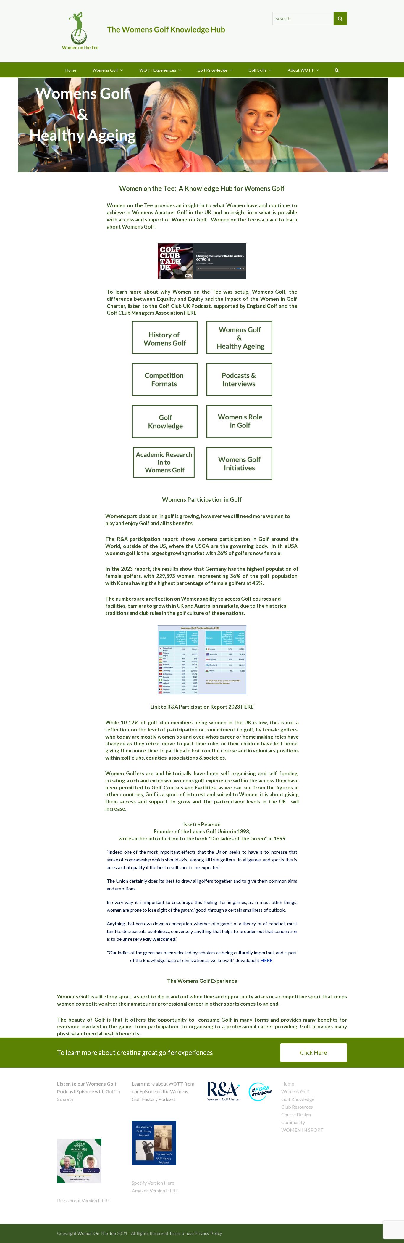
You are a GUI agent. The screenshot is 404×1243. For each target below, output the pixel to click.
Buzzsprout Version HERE (83, 1200)
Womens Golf (295, 1091)
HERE (190, 313)
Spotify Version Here (153, 1183)
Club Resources (297, 1106)
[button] (337, 69)
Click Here (313, 1052)
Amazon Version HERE (155, 1190)
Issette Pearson (202, 824)
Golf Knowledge (297, 1099)
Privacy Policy (208, 1233)
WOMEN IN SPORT (302, 1130)
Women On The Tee (96, 1233)
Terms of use (181, 1233)
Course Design (296, 1114)
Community (293, 1122)
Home (287, 1083)
